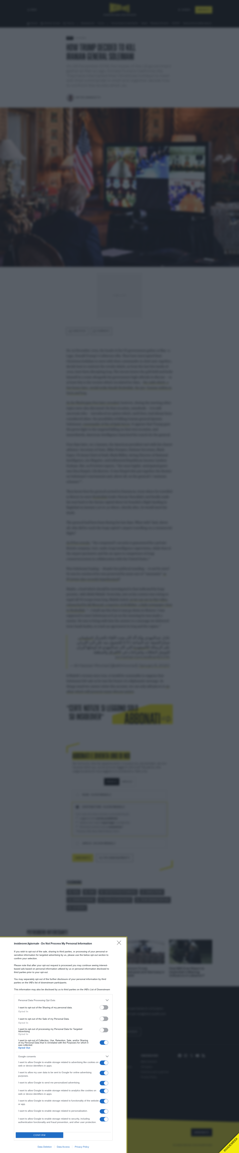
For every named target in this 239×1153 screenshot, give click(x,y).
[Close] (120, 944)
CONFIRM (40, 1135)
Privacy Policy (82, 1146)
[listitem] (63, 1000)
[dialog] (63, 1045)
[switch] (104, 1007)
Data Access (63, 1146)
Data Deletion (45, 1146)
